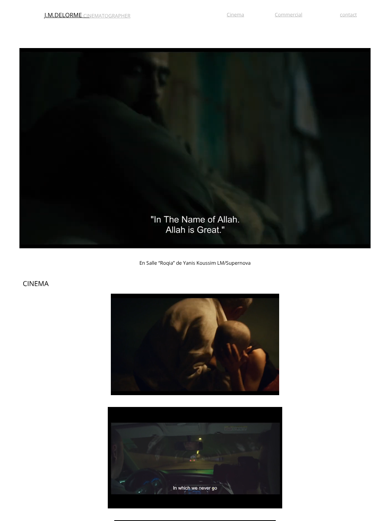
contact (348, 14)
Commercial (288, 14)
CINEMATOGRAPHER (107, 15)
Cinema (235, 14)
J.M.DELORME (63, 15)
